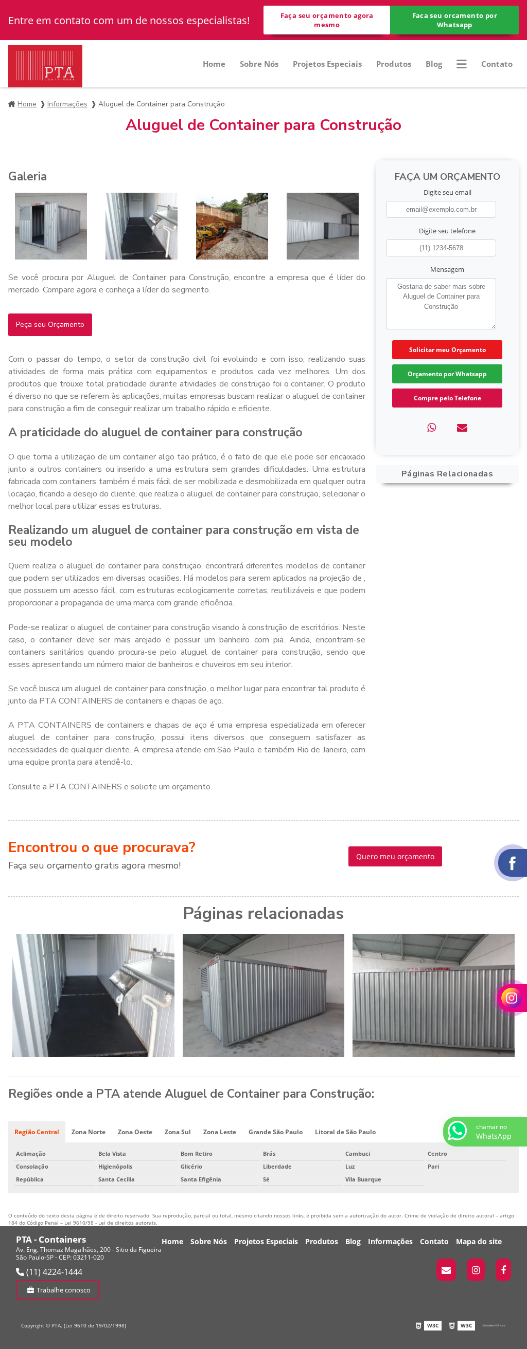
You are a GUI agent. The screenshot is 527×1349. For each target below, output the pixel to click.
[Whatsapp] (431, 427)
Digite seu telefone (447, 230)
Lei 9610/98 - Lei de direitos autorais (110, 1222)
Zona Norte (89, 1132)
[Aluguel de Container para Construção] (51, 226)
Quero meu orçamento (395, 856)
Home (214, 64)
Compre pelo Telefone (447, 398)
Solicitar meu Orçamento (447, 349)
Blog (434, 64)
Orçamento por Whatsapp (447, 373)
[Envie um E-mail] (446, 1270)
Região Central (36, 1132)
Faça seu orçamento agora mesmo (327, 20)
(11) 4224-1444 (53, 1272)
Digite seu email (447, 192)
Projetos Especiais (327, 64)
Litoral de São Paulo (345, 1132)
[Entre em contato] (462, 427)
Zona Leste (219, 1132)
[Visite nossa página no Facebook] (503, 1270)
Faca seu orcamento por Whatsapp (454, 20)
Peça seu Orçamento (50, 324)
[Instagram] (476, 1270)
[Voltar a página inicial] (45, 66)
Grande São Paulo (276, 1132)
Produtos (393, 64)
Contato (497, 64)
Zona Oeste (135, 1132)
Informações (67, 104)
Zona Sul (178, 1132)
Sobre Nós (259, 64)
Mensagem (447, 269)
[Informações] (461, 63)
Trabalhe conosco (64, 1290)
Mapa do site (479, 1241)
